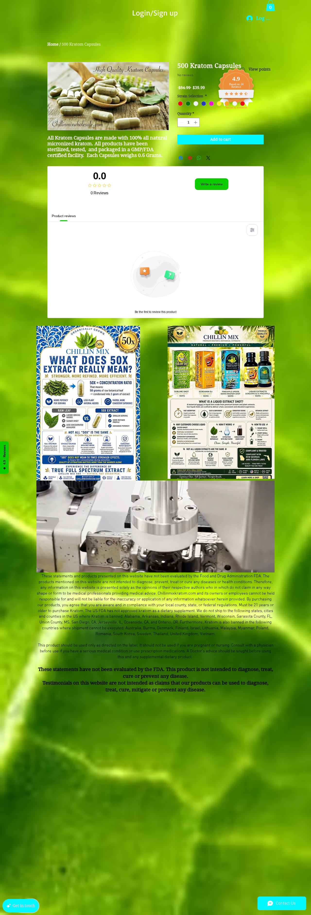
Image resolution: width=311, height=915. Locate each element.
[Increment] (196, 122)
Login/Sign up (155, 12)
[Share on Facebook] (180, 158)
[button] (270, 5)
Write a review (212, 184)
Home (53, 44)
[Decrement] (181, 122)
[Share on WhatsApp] (199, 158)
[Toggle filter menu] (252, 230)
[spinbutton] (188, 122)
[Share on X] (208, 158)
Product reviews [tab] (64, 216)
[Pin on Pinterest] (190, 158)
